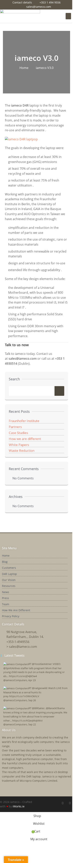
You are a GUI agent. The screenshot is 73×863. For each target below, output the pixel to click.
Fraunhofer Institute (24, 421)
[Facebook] (63, 803)
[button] (68, 16)
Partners (15, 427)
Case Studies (18, 433)
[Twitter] (70, 803)
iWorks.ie (19, 806)
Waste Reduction (21, 450)
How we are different (25, 439)
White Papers (19, 445)
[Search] (59, 391)
